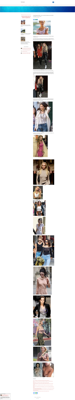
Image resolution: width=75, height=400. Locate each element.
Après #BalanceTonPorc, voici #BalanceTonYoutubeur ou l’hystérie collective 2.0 (6, 395)
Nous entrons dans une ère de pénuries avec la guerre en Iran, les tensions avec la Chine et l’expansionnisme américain (25, 42)
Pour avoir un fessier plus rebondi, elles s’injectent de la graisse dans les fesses (26, 26)
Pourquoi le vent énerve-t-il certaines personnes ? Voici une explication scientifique (26, 34)
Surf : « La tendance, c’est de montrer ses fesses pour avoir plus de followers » (41, 380)
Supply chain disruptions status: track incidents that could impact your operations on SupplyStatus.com (26, 17)
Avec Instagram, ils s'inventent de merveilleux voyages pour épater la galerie (41, 382)
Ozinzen (23, 2)
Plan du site (37, 398)
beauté (36, 394)
